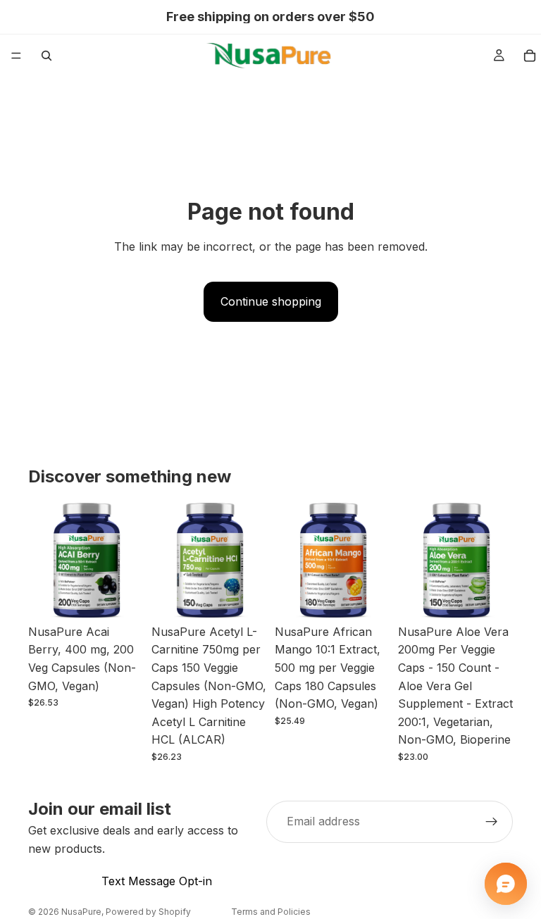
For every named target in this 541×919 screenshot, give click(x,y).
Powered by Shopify (148, 911)
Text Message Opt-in (156, 881)
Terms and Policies (271, 911)
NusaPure (81, 911)
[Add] (121, 595)
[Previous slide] (43, 559)
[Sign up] (491, 822)
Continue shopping (270, 301)
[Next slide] (127, 559)
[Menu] (16, 55)
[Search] (46, 55)
